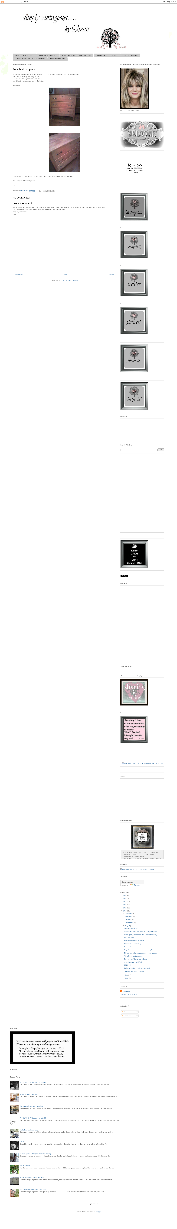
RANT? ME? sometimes (130, 55)
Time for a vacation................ (134, 956)
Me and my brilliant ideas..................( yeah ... (140, 953)
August (127, 926)
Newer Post (18, 275)
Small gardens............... (28, 1166)
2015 (125, 899)
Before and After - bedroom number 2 (137, 968)
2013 (125, 905)
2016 (125, 896)
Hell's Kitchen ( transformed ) (30, 1130)
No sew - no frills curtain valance (135, 959)
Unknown (126, 991)
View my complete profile (129, 994)
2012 (125, 908)
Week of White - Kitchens (29, 1094)
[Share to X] (49, 191)
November (128, 917)
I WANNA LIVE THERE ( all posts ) (107, 55)
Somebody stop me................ (135, 928)
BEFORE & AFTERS (68, 55)
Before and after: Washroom (134, 941)
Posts (125, 1012)
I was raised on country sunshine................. (35, 1106)
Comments (127, 1016)
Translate (137, 885)
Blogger (98, 1212)
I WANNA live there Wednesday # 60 (33, 1189)
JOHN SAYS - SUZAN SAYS (48, 55)
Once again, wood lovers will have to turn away (140, 935)
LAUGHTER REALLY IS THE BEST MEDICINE (30, 59)
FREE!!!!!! (127, 965)
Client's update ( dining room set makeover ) (35, 1154)
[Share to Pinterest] (53, 191)
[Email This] (44, 191)
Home (17, 55)
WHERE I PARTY (28, 55)
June (127, 978)
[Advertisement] (130, 494)
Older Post (110, 275)
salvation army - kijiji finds (133, 962)
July (126, 975)
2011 (125, 911)
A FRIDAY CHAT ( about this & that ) (33, 1082)
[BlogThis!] (47, 191)
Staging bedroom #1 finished (134, 971)
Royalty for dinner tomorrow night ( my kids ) (139, 950)
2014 (125, 902)
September (129, 923)
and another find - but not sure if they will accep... (141, 931)
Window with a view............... (30, 1142)
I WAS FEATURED (85, 55)
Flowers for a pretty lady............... (136, 944)
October (128, 920)
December (128, 913)
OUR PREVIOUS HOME (57, 59)
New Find (127, 947)
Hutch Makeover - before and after (32, 1177)
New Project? (129, 938)
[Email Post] (40, 191)
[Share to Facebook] (51, 191)
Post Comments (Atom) (69, 280)
